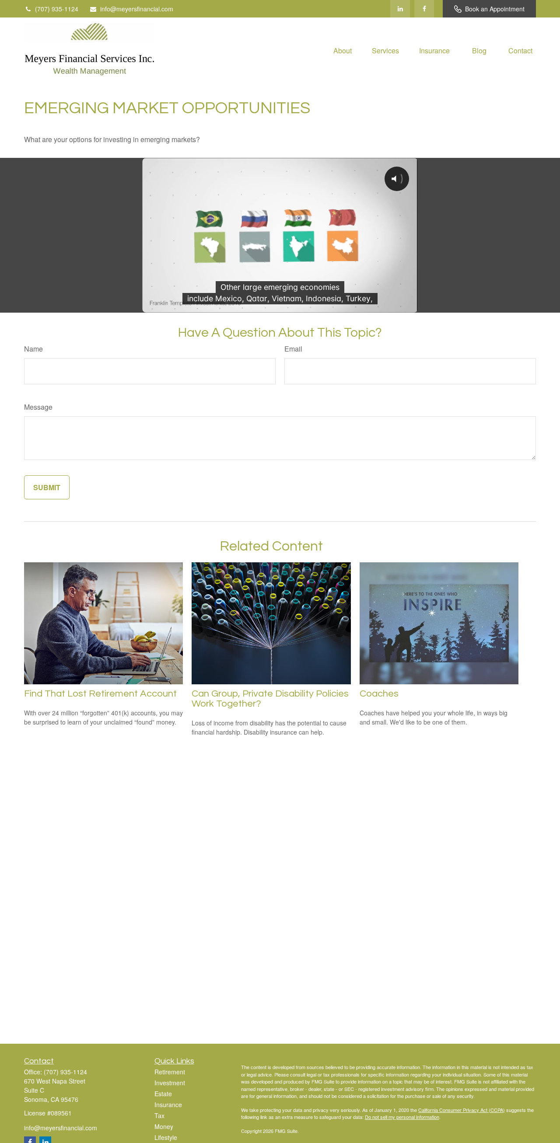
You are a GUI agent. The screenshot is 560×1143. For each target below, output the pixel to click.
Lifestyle (165, 1137)
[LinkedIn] (400, 8)
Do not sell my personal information (402, 1116)
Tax (159, 1115)
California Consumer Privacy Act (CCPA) (461, 1109)
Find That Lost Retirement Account (100, 694)
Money (163, 1126)
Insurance (168, 1104)
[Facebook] (424, 8)
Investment (169, 1082)
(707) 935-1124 (56, 8)
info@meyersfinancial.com (136, 8)
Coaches (379, 694)
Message (38, 407)
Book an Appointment (495, 8)
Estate (163, 1093)
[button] (342, 50)
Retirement (169, 1071)
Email (293, 349)
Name (33, 349)
